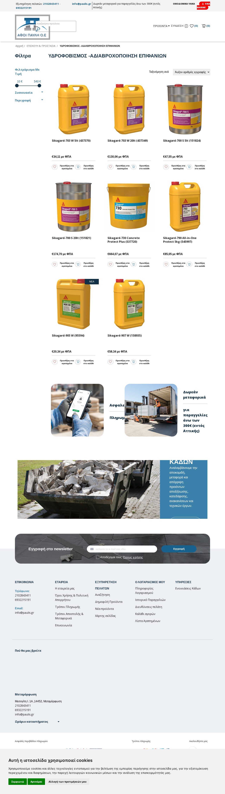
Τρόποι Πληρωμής (67, 607)
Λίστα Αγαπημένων (147, 621)
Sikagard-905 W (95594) (68, 335)
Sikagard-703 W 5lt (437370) (71, 141)
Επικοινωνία (63, 625)
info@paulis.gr (81, 3)
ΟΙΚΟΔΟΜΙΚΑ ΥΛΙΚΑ (184, 3)
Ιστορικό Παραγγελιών (150, 600)
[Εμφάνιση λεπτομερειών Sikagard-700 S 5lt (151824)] (185, 109)
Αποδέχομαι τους (121, 557)
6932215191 (24, 7)
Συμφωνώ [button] (17, 781)
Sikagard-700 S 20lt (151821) (71, 238)
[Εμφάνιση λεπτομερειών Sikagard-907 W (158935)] (129, 304)
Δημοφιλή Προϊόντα (108, 602)
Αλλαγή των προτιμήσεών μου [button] (67, 781)
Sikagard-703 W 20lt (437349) (128, 141)
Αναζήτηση (102, 595)
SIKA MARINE (203, 5)
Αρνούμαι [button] (36, 781)
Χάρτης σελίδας (105, 616)
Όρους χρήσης (133, 557)
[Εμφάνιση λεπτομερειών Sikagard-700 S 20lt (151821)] (73, 207)
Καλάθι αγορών (145, 614)
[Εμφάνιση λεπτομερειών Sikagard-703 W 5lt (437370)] (73, 109)
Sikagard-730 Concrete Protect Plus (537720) (124, 240)
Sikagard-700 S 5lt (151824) (182, 141)
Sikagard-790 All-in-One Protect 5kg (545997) (180, 240)
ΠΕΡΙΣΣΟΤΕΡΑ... (185, 522)
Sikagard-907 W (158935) (125, 335)
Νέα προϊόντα (104, 609)
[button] (37, 722)
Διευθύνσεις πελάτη (148, 607)
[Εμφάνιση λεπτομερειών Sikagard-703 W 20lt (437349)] (129, 109)
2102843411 (51, 3)
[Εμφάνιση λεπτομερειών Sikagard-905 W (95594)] (73, 304)
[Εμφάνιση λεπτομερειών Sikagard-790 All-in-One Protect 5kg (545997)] (185, 207)
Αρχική (19, 45)
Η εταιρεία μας (65, 588)
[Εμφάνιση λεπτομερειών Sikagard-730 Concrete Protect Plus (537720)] (129, 207)
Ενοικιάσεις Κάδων (188, 588)
